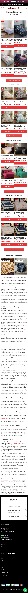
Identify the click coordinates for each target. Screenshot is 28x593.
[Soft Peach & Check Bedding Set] (7, 93)
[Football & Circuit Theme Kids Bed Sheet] (20, 29)
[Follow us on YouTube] (6, 575)
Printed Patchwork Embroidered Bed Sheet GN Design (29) (20, 239)
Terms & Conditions (5, 565)
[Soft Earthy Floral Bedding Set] (7, 117)
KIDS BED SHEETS (14, 18)
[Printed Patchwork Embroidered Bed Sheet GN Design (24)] (7, 229)
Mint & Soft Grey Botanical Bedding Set (19, 126)
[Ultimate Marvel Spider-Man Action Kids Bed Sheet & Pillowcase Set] (20, 58)
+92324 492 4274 (6, 4)
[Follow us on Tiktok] (10, 575)
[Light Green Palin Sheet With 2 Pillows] (20, 172)
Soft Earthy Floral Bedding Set (5, 126)
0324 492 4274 (5, 535)
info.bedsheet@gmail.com (17, 4)
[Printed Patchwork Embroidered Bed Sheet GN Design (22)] (7, 204)
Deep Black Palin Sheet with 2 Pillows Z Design (20, 157)
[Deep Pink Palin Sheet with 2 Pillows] (7, 172)
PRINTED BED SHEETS (14, 84)
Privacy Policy (3, 558)
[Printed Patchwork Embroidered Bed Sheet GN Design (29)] (20, 229)
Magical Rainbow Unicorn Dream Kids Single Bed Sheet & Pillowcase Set (7, 70)
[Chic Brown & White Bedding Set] (20, 93)
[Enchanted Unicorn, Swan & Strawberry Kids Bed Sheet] (7, 29)
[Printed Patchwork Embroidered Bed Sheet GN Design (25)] (20, 204)
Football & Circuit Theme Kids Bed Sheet (20, 40)
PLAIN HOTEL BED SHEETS (14, 140)
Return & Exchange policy (6, 563)
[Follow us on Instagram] (3, 575)
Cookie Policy (3, 560)
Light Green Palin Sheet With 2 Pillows (20, 180)
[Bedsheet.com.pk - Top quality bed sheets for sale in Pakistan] (14, 7)
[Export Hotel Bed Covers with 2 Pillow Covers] (7, 148)
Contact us (3, 551)
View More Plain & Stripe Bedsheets (14, 191)
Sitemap (2, 569)
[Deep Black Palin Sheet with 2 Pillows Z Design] (20, 149)
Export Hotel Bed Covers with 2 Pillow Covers (7, 156)
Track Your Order (4, 549)
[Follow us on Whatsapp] (8, 575)
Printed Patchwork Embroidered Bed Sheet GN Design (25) (20, 214)
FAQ (2, 546)
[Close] (26, 1)
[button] (25, 590)
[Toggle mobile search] (3, 8)
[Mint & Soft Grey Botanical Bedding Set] (20, 117)
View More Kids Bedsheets (15, 80)
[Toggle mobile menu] (1, 8)
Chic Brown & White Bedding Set (19, 102)
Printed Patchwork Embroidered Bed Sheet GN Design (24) (6, 239)
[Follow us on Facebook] (1, 575)
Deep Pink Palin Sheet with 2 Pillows (6, 181)
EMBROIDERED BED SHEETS (14, 195)
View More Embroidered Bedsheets (15, 249)
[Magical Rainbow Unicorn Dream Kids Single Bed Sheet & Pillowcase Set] (7, 58)
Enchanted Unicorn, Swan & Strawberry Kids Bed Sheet (7, 41)
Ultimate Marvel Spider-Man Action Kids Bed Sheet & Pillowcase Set (20, 70)
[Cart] (26, 8)
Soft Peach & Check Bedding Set (5, 102)
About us (3, 544)
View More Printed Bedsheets (15, 135)
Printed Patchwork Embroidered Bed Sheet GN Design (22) (6, 214)
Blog (2, 567)
